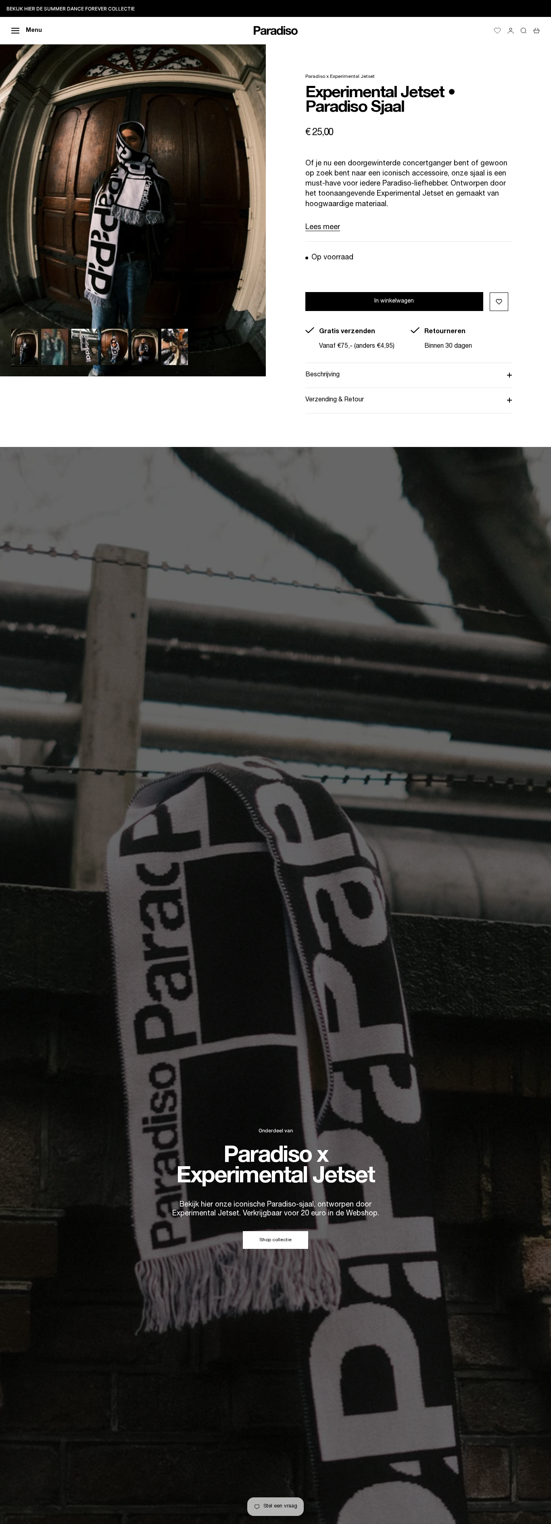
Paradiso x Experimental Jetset (340, 76)
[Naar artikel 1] (24, 347)
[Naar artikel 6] (174, 347)
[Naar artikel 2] (54, 347)
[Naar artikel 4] (114, 347)
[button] (499, 301)
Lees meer (322, 227)
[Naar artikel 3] (84, 347)
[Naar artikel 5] (144, 347)
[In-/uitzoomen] (250, 360)
